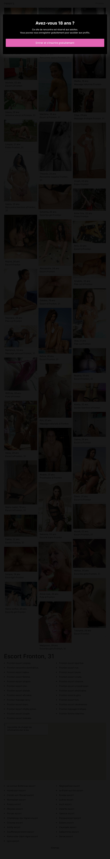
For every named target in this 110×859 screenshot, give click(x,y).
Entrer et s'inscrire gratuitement (55, 42)
